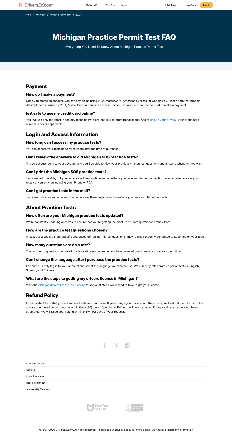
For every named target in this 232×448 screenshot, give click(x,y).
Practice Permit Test (60, 14)
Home (28, 14)
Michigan (40, 14)
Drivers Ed (92, 5)
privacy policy (123, 429)
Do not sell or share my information (172, 429)
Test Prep (110, 5)
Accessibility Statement (38, 389)
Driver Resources (35, 376)
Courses (30, 369)
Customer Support (35, 363)
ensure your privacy (163, 119)
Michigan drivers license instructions (61, 285)
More (124, 5)
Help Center (191, 5)
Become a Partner (35, 382)
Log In (206, 4)
